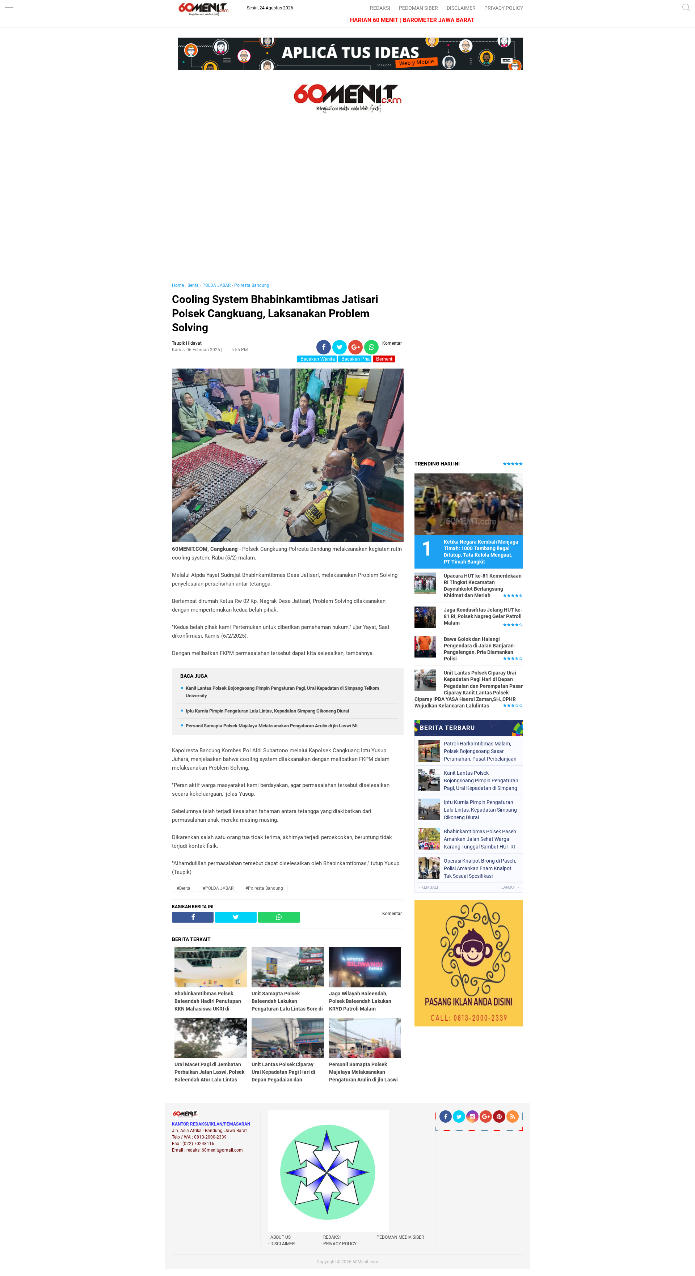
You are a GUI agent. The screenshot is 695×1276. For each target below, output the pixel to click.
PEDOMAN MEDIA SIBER (400, 1237)
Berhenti (384, 359)
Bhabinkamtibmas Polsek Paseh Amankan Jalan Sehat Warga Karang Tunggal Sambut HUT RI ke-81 (480, 839)
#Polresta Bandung (264, 888)
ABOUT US (280, 1237)
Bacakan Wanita (317, 359)
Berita (193, 285)
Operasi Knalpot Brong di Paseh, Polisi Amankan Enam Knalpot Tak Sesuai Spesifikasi (480, 868)
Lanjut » (510, 887)
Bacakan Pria (355, 359)
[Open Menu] (9, 8)
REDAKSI (380, 8)
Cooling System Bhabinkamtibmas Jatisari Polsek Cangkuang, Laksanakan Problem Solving (275, 313)
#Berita (183, 888)
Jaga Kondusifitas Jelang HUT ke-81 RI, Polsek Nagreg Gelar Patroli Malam (483, 616)
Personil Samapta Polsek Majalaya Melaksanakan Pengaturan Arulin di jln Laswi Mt (272, 725)
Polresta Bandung (251, 285)
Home (178, 285)
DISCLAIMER (461, 8)
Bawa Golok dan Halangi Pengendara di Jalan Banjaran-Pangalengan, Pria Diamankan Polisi (479, 649)
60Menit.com (365, 1261)
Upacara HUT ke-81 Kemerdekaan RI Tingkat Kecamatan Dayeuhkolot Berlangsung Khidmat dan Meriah (483, 586)
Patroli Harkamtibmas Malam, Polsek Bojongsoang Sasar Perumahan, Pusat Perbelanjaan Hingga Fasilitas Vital (480, 751)
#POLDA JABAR (218, 888)
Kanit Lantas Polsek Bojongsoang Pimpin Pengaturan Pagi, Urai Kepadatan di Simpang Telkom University (481, 780)
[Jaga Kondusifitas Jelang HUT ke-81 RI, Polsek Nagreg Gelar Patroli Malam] (425, 617)
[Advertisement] (288, 205)
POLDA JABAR (216, 285)
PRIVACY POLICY (503, 8)
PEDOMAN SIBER (418, 8)
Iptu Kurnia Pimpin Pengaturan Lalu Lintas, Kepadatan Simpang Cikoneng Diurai (267, 711)
